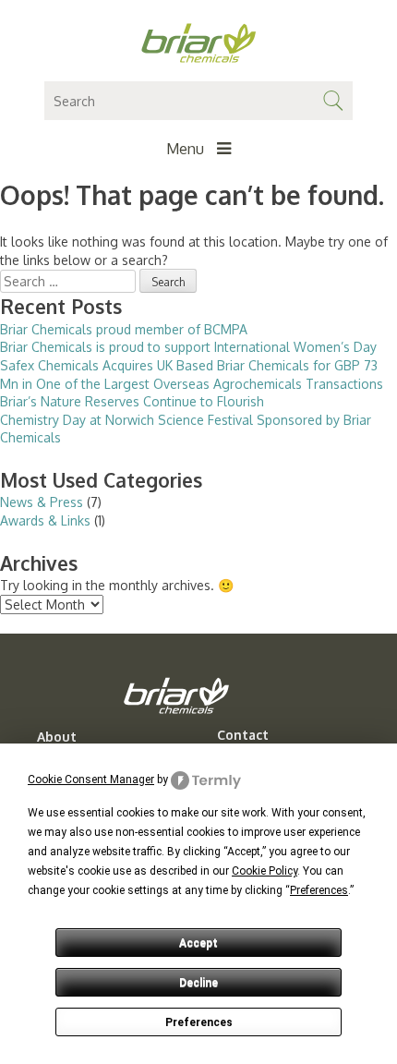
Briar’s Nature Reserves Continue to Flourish (132, 401)
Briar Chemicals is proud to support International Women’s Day (188, 347)
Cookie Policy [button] (264, 870)
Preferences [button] (319, 890)
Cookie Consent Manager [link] (91, 779)
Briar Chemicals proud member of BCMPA (123, 329)
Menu (187, 148)
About (57, 737)
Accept (198, 943)
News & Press (41, 502)
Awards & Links (45, 520)
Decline (198, 982)
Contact (243, 735)
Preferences (199, 1022)
